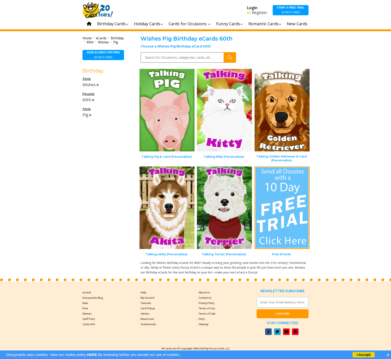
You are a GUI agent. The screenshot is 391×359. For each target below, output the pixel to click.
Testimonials (148, 324)
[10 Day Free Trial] (282, 207)
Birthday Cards (111, 23)
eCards (101, 38)
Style (86, 79)
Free (85, 308)
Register (259, 12)
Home (87, 38)
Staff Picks (88, 318)
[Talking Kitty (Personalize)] (224, 110)
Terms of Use (207, 308)
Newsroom (147, 318)
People (88, 94)
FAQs (202, 318)
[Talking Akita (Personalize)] (166, 207)
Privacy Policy (206, 303)
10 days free (290, 10)
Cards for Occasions (188, 23)
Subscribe (283, 313)
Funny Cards (228, 23)
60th (90, 42)
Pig (115, 42)
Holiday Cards (147, 23)
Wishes (103, 42)
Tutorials (146, 303)
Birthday (117, 38)
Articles (145, 313)
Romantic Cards (263, 23)
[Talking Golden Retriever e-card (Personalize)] (282, 110)
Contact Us (205, 297)
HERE (92, 355)
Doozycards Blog (92, 297)
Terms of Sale (207, 313)
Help (143, 292)
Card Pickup (148, 308)
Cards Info (88, 324)
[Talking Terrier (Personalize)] (224, 207)
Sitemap (204, 324)
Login (252, 7)
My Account (147, 297)
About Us (204, 292)
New (85, 303)
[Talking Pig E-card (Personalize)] (166, 110)
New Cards (297, 23)
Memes (87, 313)
